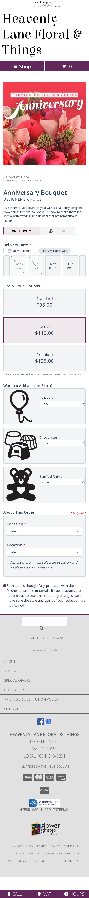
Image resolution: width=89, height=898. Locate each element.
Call (16, 894)
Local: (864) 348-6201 (44, 756)
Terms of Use (75, 861)
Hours (76, 894)
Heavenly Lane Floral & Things (41, 34)
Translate (57, 6)
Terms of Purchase (45, 861)
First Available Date (54, 251)
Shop (25, 66)
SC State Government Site (59, 853)
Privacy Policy (14, 861)
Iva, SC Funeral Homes (29, 846)
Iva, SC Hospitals (64, 846)
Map (46, 894)
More (9, 221)
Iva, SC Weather (21, 853)
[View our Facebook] (40, 723)
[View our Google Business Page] (48, 723)
